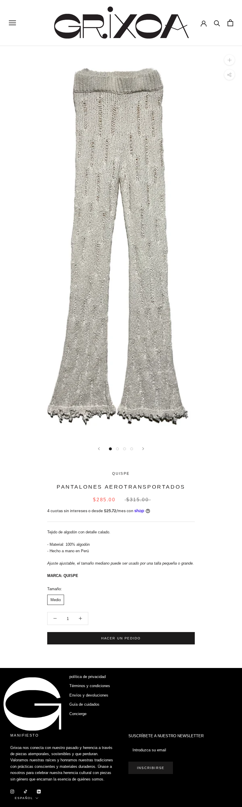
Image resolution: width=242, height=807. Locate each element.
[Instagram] (12, 791)
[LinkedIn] (39, 791)
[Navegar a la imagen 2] (117, 448)
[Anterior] (99, 448)
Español (24, 798)
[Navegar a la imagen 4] (131, 448)
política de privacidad (87, 676)
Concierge (77, 714)
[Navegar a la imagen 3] (124, 448)
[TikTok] (25, 791)
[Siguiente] (143, 448)
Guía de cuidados (84, 704)
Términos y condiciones (89, 686)
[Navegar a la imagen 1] (110, 448)
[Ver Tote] (230, 22)
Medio (55, 600)
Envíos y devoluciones (88, 695)
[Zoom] (229, 59)
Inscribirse (150, 768)
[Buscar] (217, 23)
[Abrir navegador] (12, 22)
